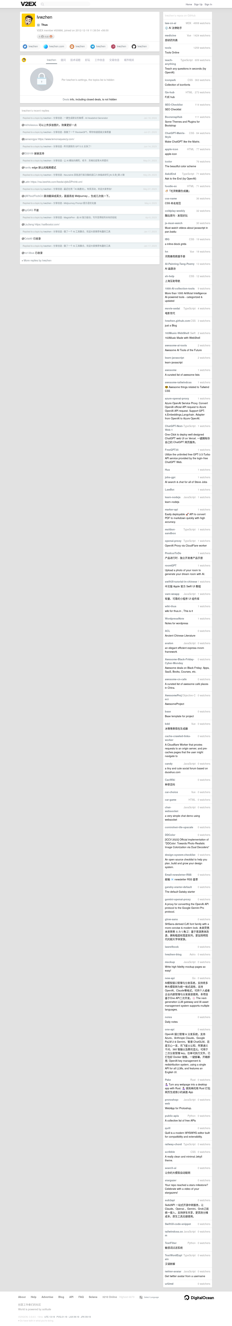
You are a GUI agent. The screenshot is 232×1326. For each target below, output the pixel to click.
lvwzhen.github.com (177, 320)
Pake (168, 1079)
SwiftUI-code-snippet (178, 1224)
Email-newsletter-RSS (178, 874)
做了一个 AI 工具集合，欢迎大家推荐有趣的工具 (87, 231)
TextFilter (171, 1243)
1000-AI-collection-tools (180, 288)
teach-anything (170, 62)
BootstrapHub (173, 117)
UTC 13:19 (49, 1316)
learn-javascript (174, 357)
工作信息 (100, 60)
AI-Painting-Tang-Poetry (179, 264)
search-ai (170, 1168)
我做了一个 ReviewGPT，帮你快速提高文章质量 (87, 132)
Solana (93, 1297)
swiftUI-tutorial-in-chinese (181, 581)
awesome (171, 370)
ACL (167, 631)
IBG (167, 239)
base (168, 711)
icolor (168, 161)
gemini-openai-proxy (178, 899)
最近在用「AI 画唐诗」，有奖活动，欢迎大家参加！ (88, 188)
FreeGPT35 (172, 449)
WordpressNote (174, 618)
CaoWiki (170, 779)
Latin (27, 182)
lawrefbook (172, 946)
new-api (170, 978)
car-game (170, 799)
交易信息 (114, 60)
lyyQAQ (28, 210)
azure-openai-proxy (177, 398)
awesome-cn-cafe (176, 679)
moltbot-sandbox (170, 531)
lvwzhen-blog (173, 954)
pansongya (30, 139)
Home (189, 4)
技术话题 (75, 60)
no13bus (29, 253)
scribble (170, 1152)
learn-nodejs (173, 497)
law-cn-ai (170, 23)
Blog (61, 1297)
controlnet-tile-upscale (179, 827)
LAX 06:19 (74, 1316)
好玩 (87, 60)
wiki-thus (170, 606)
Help (33, 1297)
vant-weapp (172, 594)
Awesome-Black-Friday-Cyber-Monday (179, 661)
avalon (169, 643)
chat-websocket (171, 809)
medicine (170, 35)
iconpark (170, 80)
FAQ (81, 1297)
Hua (167, 469)
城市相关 (129, 60)
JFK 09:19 (86, 1316)
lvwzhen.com (56, 46)
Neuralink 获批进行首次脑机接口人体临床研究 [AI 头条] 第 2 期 (94, 174)
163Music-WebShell (177, 333)
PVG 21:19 (62, 1316)
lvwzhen (32, 46)
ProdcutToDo (173, 553)
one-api (169, 1029)
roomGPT (171, 565)
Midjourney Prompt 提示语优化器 (80, 203)
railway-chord (173, 1144)
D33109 (28, 153)
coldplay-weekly (175, 210)
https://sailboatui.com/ (47, 224)
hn (166, 251)
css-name (171, 198)
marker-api (171, 509)
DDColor (170, 835)
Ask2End (170, 174)
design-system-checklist (180, 854)
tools (168, 47)
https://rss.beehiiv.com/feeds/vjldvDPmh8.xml (56, 182)
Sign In (208, 4)
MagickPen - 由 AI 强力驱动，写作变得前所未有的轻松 (90, 217)
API (71, 1297)
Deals (66, 99)
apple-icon (171, 149)
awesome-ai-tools (176, 345)
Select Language (150, 1297)
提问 (63, 60)
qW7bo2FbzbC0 (33, 196)
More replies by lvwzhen (37, 260)
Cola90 (28, 238)
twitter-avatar (173, 1271)
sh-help (169, 276)
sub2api (170, 1200)
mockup (170, 962)
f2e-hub (170, 92)
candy (169, 763)
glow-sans (171, 919)
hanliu (27, 167)
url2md (169, 1283)
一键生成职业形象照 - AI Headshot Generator (86, 117)
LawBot (169, 489)
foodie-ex (171, 186)
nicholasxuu (31, 125)
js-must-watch (174, 223)
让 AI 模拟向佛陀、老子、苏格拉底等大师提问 (86, 160)
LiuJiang (29, 224)
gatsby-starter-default (178, 887)
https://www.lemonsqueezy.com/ (56, 139)
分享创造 (57, 117)
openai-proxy (173, 541)
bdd (167, 723)
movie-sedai (172, 308)
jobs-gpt (170, 477)
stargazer (170, 1180)
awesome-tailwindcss (178, 382)
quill (167, 1128)
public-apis (172, 1115)
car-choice (171, 792)
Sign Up (198, 4)
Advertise (47, 1297)
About (22, 1297)
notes (168, 1017)
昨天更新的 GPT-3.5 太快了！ (78, 146)
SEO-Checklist (174, 104)
